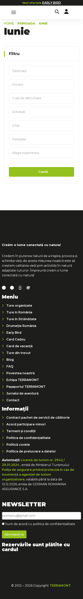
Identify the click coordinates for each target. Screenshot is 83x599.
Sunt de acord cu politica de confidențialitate (40, 524)
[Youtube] (20, 288)
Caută (43, 172)
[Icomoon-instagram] (12, 288)
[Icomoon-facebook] (4, 288)
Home (9, 23)
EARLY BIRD (51, 3)
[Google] (28, 288)
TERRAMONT (60, 585)
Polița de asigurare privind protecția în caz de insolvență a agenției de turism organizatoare (38, 474)
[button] (57, 12)
